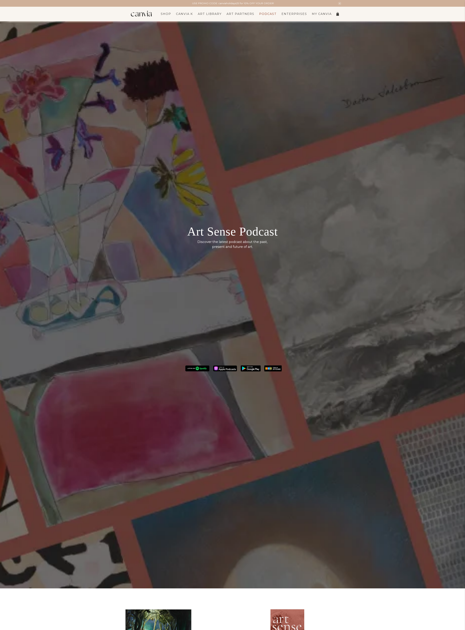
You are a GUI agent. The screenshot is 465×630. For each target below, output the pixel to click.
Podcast (268, 14)
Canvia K (184, 14)
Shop (166, 14)
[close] (339, 3)
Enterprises (294, 14)
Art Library (210, 14)
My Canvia (322, 14)
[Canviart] (141, 14)
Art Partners (240, 14)
